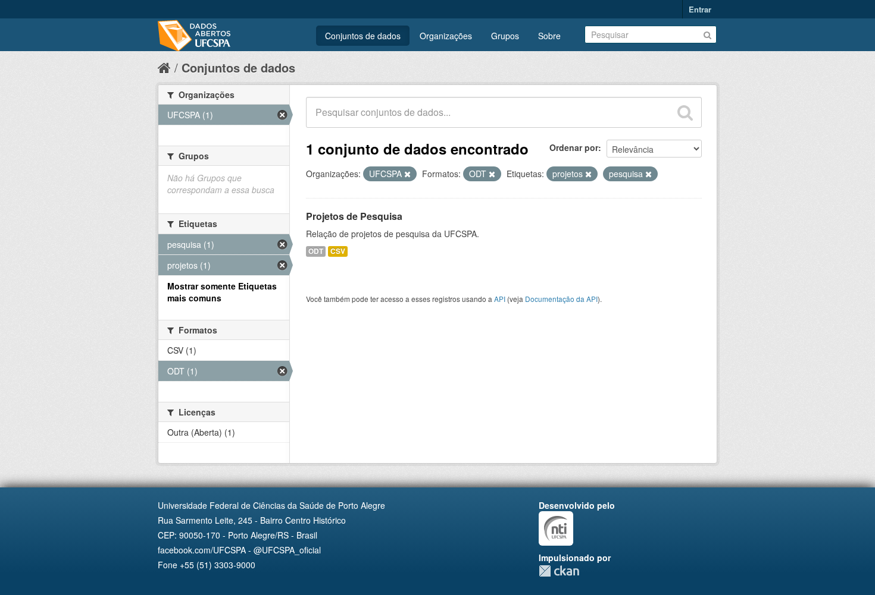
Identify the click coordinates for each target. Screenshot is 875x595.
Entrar (700, 9)
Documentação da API (561, 299)
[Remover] (407, 174)
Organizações (446, 36)
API (499, 299)
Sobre (549, 36)
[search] (685, 112)
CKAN (559, 571)
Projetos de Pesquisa (354, 216)
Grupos (505, 36)
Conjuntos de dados (363, 36)
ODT (315, 251)
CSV (337, 251)
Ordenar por (573, 147)
